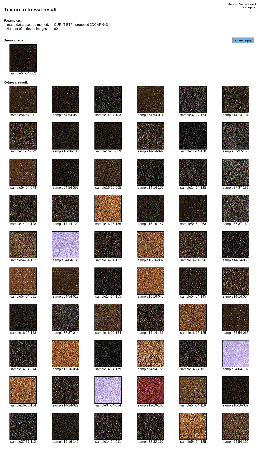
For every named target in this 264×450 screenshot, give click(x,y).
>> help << (249, 7)
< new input (243, 40)
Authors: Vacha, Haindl (242, 4)
